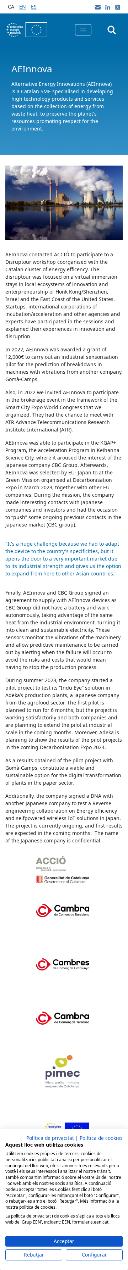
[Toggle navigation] (83, 29)
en (22, 6)
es (34, 6)
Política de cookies (101, 1138)
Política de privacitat (50, 1138)
